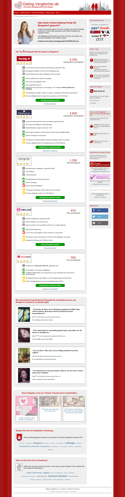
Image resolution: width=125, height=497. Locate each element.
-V (41, 4)
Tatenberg (50, 449)
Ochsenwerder (63, 446)
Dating (25, 16)
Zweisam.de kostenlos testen (50, 285)
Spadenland (78, 446)
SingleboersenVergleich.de (100, 171)
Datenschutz (73, 491)
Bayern (47, 473)
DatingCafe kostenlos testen (50, 197)
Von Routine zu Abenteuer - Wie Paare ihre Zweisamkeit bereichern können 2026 (74, 411)
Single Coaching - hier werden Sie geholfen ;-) (27, 418)
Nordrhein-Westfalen (58, 476)
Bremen (66, 473)
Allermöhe (22, 443)
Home (16, 12)
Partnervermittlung (37, 12)
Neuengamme (55, 446)
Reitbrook (71, 446)
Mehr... (58, 12)
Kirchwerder (60, 443)
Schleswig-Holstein (58, 479)
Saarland (32, 479)
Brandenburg (59, 473)
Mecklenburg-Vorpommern (28, 476)
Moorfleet (78, 443)
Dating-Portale (25, 12)
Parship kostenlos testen (50, 100)
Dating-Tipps (50, 12)
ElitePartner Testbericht (50, 151)
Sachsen (39, 479)
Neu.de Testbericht (50, 248)
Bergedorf (38, 443)
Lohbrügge (70, 443)
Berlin (52, 473)
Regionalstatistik (19, 16)
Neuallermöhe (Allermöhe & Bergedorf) (34, 446)
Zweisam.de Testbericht (50, 289)
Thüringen (67, 479)
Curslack (52, 443)
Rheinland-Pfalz (74, 476)
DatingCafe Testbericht (50, 201)
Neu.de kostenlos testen (50, 244)
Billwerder (46, 443)
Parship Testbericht (50, 104)
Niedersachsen (42, 476)
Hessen (71, 473)
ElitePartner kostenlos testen (50, 147)
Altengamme (29, 443)
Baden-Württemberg (35, 473)
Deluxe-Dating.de (100, 197)
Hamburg (30, 16)
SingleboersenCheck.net (100, 184)
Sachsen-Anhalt (47, 479)
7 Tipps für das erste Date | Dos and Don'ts (50, 410)
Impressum (66, 491)
